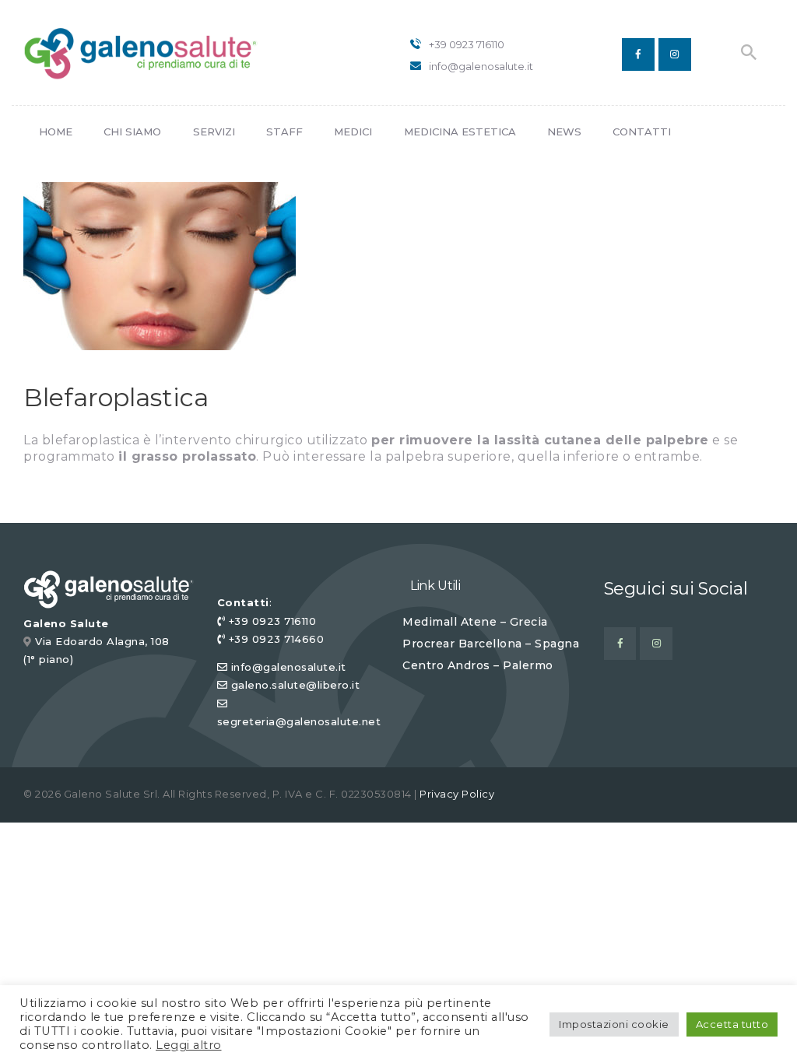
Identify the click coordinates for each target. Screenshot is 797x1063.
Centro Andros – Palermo (477, 665)
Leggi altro (189, 1045)
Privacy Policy (457, 794)
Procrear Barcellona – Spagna (490, 644)
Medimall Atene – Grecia (475, 622)
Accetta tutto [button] (732, 1024)
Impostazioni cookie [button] (614, 1024)
